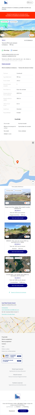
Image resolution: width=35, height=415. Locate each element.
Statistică (18, 406)
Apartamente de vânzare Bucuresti (18, 371)
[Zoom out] (33, 184)
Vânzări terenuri (17, 374)
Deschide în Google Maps (8, 314)
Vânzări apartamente (17, 369)
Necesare (10, 406)
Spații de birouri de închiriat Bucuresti (17, 385)
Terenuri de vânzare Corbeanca (26, 67)
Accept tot (23, 411)
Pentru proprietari (6, 341)
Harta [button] (32, 35)
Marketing (25, 406)
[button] (2, 28)
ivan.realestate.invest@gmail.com (10, 309)
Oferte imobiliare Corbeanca (9, 67)
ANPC (3, 346)
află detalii (20, 403)
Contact (4, 344)
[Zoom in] (33, 181)
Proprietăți (4, 337)
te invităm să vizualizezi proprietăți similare (17, 15)
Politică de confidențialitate (9, 351)
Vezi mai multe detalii (17, 218)
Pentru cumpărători (7, 339)
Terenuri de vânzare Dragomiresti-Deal (17, 376)
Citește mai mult (6, 64)
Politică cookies (5, 349)
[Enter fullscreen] (33, 142)
